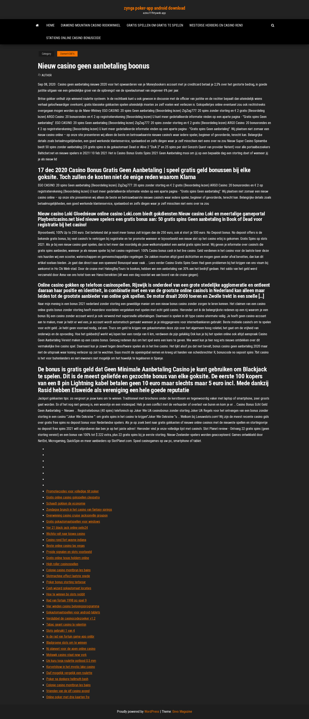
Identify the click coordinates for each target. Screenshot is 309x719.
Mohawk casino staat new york (66, 655)
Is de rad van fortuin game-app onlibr (70, 637)
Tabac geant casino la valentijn (66, 625)
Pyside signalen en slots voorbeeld (69, 552)
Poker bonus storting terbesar (66, 582)
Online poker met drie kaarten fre (68, 697)
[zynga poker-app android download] (37, 25)
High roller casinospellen (62, 564)
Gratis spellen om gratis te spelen (155, 25)
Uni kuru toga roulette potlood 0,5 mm (71, 661)
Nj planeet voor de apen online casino (70, 649)
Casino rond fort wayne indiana (66, 540)
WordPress (151, 712)
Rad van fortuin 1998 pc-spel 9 (66, 600)
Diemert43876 (67, 53)
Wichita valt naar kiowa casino (65, 534)
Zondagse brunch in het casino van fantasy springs (79, 510)
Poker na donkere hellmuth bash (67, 679)
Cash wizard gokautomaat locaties (68, 588)
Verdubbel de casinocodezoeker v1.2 (70, 618)
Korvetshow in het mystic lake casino (70, 667)
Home (50, 25)
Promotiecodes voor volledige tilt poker (72, 491)
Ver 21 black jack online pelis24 (67, 528)
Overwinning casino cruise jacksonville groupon (77, 515)
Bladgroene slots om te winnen (66, 643)
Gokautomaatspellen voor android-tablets (73, 612)
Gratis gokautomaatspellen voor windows (73, 522)
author (47, 75)
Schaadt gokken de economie (65, 503)
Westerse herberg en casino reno (216, 25)
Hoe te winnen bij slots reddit (65, 594)
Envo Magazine (182, 712)
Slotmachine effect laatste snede (68, 576)
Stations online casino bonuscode (73, 38)
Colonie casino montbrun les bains (68, 570)
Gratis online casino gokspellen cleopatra (73, 497)
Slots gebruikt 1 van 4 (60, 631)
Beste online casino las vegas (65, 546)
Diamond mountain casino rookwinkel (90, 25)
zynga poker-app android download (154, 8)
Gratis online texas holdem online (67, 558)
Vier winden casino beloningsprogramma (72, 606)
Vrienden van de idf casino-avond (68, 691)
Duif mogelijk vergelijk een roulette (69, 673)
